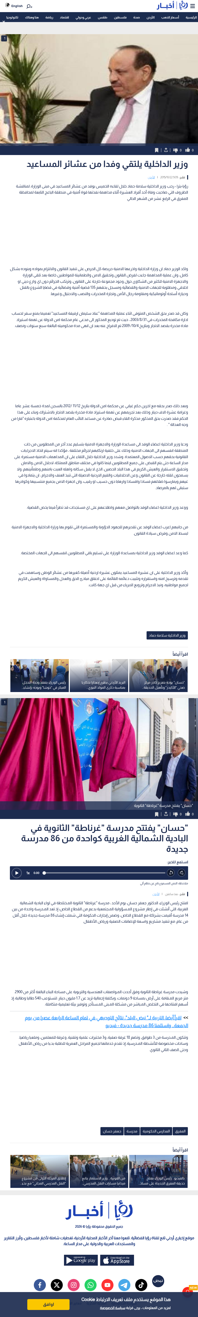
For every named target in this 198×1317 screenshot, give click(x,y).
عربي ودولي (83, 17)
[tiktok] (141, 1285)
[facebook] (40, 1285)
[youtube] (107, 1285)
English (17, 6)
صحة (136, 17)
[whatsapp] (91, 1285)
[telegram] (124, 1285)
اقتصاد (64, 17)
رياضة (49, 17)
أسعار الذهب (170, 17)
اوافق (48, 1304)
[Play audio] (16, 873)
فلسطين (120, 17)
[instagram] (74, 1285)
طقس (102, 17)
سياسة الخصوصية (112, 1308)
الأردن (151, 17)
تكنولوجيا (12, 17)
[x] (57, 1285)
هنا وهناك (32, 17)
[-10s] (170, 873)
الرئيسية (191, 17)
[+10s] (181, 873)
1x (28, 873)
